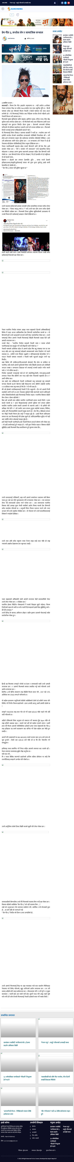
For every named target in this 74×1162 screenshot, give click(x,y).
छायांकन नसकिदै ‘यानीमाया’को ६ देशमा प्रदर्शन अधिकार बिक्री (68, 39)
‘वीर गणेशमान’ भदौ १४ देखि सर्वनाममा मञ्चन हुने (55, 1113)
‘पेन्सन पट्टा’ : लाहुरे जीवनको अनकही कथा (20, 3)
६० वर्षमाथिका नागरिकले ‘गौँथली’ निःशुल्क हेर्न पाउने (68, 59)
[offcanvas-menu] (3, 9)
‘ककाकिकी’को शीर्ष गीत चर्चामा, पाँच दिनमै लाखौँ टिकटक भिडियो (68, 69)
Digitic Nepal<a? (52, 1159)
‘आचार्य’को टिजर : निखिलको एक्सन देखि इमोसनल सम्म (68, 79)
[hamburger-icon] (12, 15)
